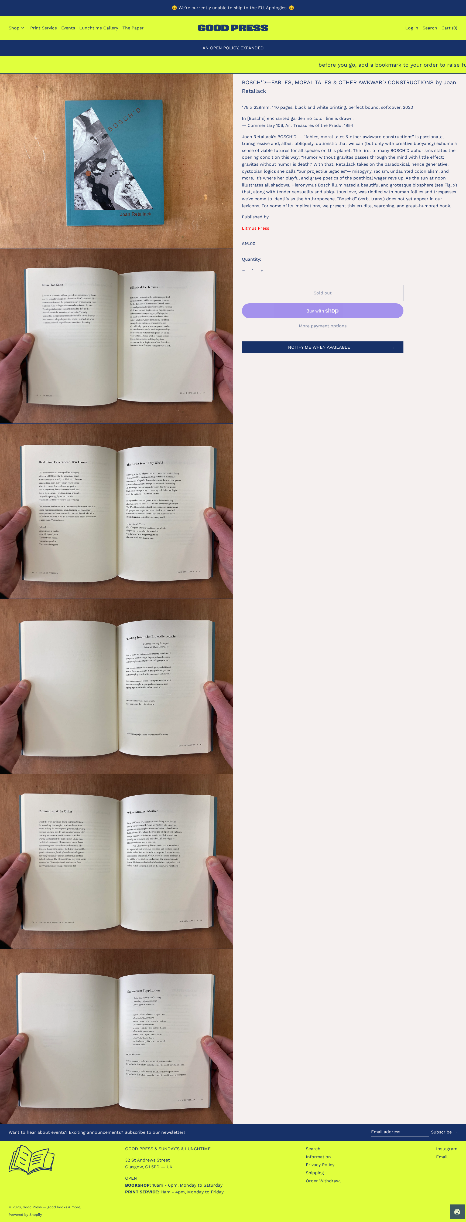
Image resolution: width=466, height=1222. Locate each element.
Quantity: (251, 259)
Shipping (315, 1172)
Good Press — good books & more (51, 1207)
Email (442, 1156)
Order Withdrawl (323, 1180)
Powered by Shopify (25, 1215)
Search (313, 1148)
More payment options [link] (323, 325)
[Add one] (262, 270)
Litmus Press (255, 228)
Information (318, 1156)
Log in (411, 27)
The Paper (133, 27)
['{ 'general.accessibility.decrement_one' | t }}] (243, 270)
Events (68, 27)
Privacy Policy (320, 1164)
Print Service (43, 27)
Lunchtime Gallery (98, 27)
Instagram (446, 1148)
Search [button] (430, 27)
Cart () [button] (449, 27)
